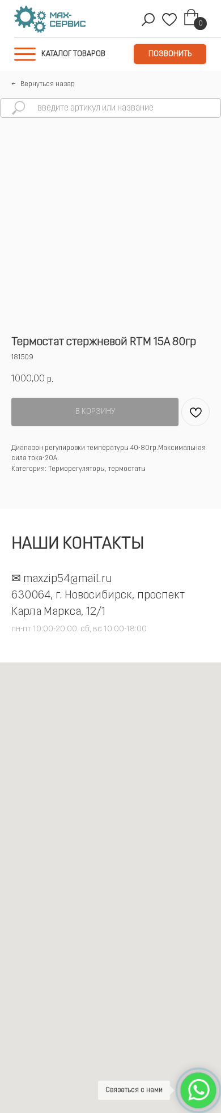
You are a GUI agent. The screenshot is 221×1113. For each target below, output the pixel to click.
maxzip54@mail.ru (67, 579)
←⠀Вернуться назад (42, 84)
